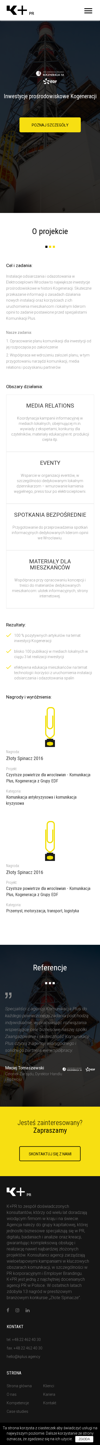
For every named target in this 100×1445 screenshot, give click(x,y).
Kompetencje (18, 1403)
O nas (12, 1394)
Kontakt (49, 1403)
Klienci (48, 1386)
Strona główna (19, 1386)
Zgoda (84, 1439)
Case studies (17, 1411)
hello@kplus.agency (23, 1356)
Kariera (49, 1394)
